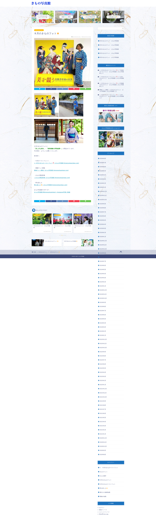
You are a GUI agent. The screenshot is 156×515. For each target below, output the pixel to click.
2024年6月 (103, 265)
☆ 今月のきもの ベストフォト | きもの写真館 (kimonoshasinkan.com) (56, 163)
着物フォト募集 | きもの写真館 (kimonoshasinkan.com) (51, 170)
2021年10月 (103, 397)
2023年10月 (103, 298)
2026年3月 (103, 179)
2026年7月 (103, 162)
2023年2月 (103, 331)
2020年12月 (103, 438)
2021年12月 (103, 388)
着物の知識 (103, 496)
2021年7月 (103, 409)
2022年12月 (103, 339)
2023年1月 (103, 335)
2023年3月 (103, 327)
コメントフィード (104, 512)
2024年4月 (103, 273)
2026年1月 (103, 187)
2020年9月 (103, 450)
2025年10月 (103, 199)
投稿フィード (103, 509)
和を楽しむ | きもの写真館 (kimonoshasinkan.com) (50, 185)
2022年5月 (103, 368)
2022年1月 (103, 384)
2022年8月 (103, 356)
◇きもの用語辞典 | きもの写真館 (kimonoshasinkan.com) (52, 177)
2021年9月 (103, 401)
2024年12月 (103, 240)
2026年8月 (103, 158)
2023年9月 (103, 302)
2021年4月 (103, 421)
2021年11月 (103, 393)
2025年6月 (103, 216)
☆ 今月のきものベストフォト (109, 467)
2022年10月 (103, 347)
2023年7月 (103, 310)
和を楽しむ (103, 488)
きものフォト (104, 471)
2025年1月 (103, 236)
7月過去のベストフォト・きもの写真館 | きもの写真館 (112, 72)
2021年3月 (103, 425)
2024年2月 (103, 282)
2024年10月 (103, 249)
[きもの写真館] (41, 4)
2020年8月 (103, 454)
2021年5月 (103, 417)
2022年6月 (103, 364)
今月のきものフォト (39, 30)
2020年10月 (103, 446)
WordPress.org (103, 514)
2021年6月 (103, 413)
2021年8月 (103, 405)
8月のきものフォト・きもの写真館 (109, 41)
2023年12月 (103, 290)
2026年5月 (103, 171)
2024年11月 (103, 245)
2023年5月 (103, 318)
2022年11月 (103, 343)
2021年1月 (103, 434)
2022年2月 (103, 380)
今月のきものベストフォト (107, 484)
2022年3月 (103, 376)
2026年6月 (103, 166)
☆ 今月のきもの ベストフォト (108, 70)
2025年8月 (103, 208)
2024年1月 (103, 286)
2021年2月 (103, 429)
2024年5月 (103, 269)
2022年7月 (103, 360)
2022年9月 (103, 351)
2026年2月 (103, 183)
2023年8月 (103, 306)
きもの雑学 (103, 476)
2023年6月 (103, 314)
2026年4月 (103, 175)
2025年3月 (103, 228)
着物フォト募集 (104, 89)
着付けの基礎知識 (105, 492)
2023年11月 (103, 294)
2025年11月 (103, 195)
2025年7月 (103, 212)
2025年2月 (103, 232)
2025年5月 (103, 220)
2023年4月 (103, 323)
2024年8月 (103, 257)
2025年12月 (103, 191)
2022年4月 (103, 372)
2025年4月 (103, 224)
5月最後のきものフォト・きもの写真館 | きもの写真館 (112, 85)
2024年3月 (103, 277)
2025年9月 (103, 203)
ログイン (101, 507)
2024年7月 (103, 261)
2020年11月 (103, 442)
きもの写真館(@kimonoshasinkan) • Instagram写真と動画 (52, 192)
